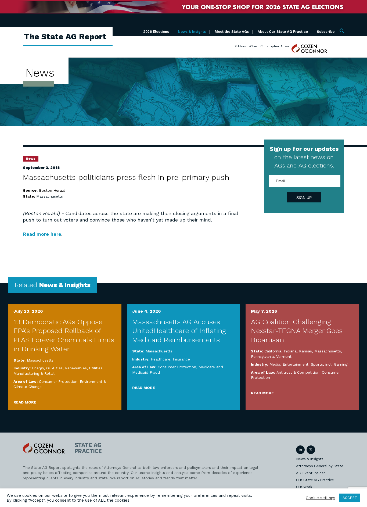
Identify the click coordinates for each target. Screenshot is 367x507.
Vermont (284, 356)
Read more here (42, 234)
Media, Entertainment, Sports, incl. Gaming (308, 364)
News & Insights (192, 32)
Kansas (305, 351)
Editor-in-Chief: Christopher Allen (262, 46)
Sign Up (304, 197)
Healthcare (160, 359)
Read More (24, 402)
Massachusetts (49, 196)
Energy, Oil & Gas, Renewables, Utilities (67, 368)
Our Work (304, 487)
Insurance (181, 359)
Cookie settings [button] (320, 497)
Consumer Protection (58, 381)
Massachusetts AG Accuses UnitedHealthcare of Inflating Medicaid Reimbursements (179, 331)
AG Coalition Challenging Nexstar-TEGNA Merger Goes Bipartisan (297, 331)
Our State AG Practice (315, 480)
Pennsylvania (262, 356)
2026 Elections (156, 32)
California (272, 351)
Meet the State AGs (232, 32)
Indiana (290, 351)
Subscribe (325, 32)
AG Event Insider (310, 473)
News (30, 158)
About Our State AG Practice (283, 32)
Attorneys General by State (319, 466)
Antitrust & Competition (297, 372)
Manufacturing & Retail (34, 373)
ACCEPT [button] (350, 498)
